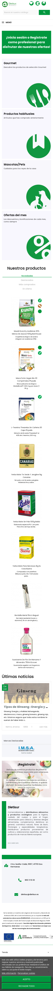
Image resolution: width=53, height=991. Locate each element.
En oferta (27, 288)
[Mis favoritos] (33, 3)
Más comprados (27, 284)
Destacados (27, 280)
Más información (9, 973)
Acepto (26, 979)
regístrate (30, 787)
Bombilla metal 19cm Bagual (26, 615)
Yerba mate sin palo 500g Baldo (26, 521)
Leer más (43, 727)
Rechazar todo (26, 986)
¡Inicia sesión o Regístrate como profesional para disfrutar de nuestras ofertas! (26, 42)
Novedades (27, 275)
